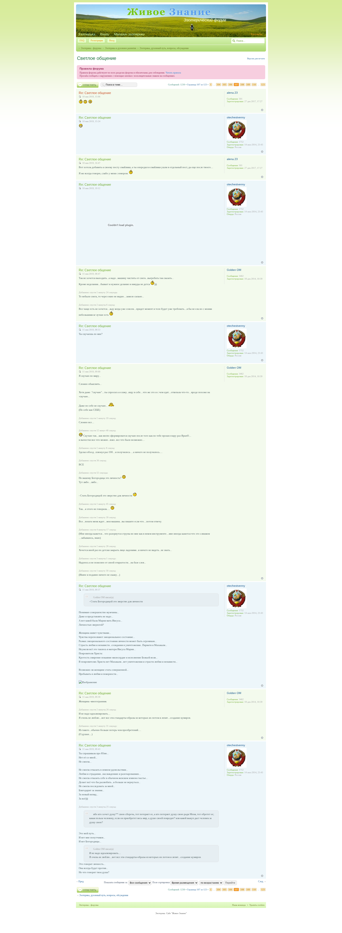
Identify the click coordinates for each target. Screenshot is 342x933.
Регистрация (97, 40)
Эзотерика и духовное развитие (120, 48)
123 (263, 84)
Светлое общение (96, 58)
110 (254, 84)
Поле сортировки (161, 882)
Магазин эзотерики (129, 34)
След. (261, 881)
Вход (111, 40)
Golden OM (234, 269)
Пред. (81, 881)
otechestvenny (236, 117)
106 (230, 84)
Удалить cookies (256, 905)
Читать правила (173, 72)
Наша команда (239, 905)
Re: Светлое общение (95, 93)
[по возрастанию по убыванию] (218, 882)
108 (242, 84)
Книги (104, 34)
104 (218, 84)
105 (224, 84)
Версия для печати (256, 58)
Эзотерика (86, 34)
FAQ (82, 40)
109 (248, 84)
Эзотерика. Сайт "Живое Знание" (171, 913)
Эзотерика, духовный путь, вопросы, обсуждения (164, 48)
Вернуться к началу (262, 110)
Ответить (89, 85)
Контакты (256, 34)
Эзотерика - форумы (91, 48)
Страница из (197, 84)
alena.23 (232, 92)
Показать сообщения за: (116, 882)
